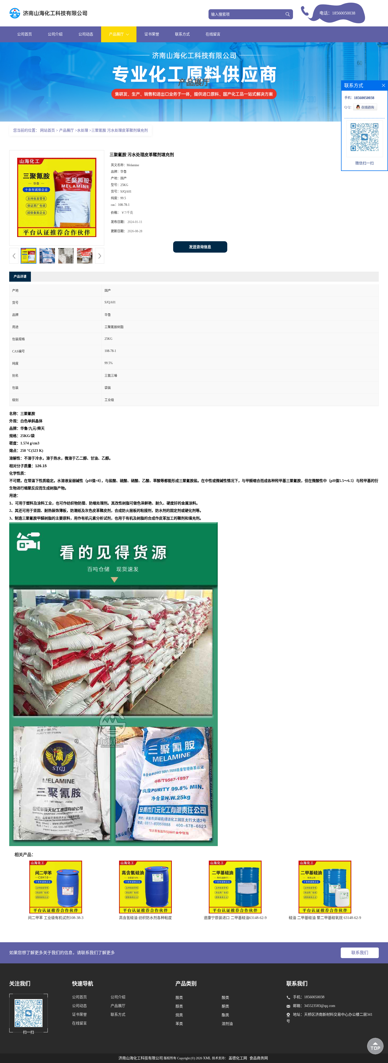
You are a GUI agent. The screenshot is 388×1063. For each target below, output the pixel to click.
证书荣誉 (151, 34)
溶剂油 (227, 1024)
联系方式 (182, 34)
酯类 (225, 1015)
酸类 (225, 998)
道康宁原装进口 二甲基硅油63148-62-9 (235, 918)
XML (207, 1058)
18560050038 (343, 13)
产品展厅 (66, 130)
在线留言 (213, 34)
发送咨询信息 (200, 247)
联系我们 (359, 952)
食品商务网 (258, 1058)
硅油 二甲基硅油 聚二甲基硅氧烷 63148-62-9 (325, 918)
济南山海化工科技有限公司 (141, 1058)
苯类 (179, 1024)
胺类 (179, 998)
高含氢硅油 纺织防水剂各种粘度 (145, 918)
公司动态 (85, 34)
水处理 (82, 130)
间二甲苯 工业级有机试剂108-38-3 (55, 918)
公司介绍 (55, 34)
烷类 (179, 1015)
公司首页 (24, 34)
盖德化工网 (238, 1058)
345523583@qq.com (319, 1006)
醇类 (179, 1006)
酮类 (225, 1006)
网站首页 (47, 130)
